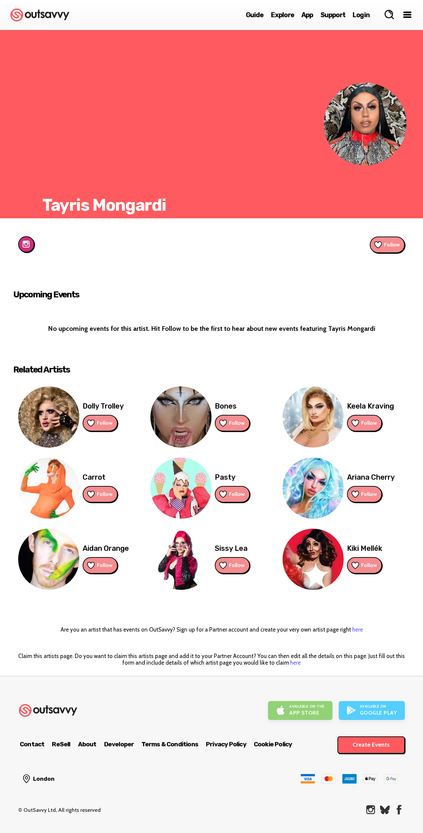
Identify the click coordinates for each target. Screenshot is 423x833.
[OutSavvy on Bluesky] (385, 809)
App (307, 15)
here (357, 629)
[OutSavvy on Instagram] (370, 809)
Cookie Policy (273, 744)
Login (361, 15)
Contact (32, 744)
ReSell (61, 744)
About (87, 744)
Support (333, 15)
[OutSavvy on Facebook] (399, 809)
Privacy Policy (226, 744)
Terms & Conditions (169, 744)
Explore (282, 15)
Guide (255, 15)
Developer (119, 744)
